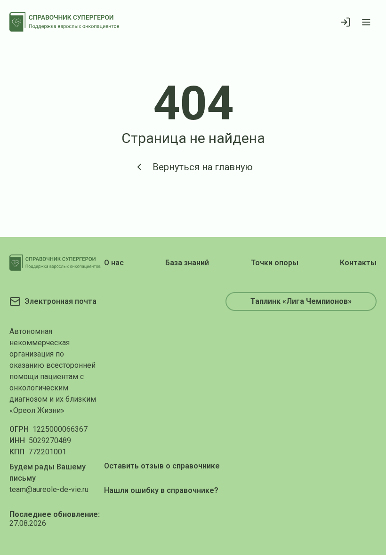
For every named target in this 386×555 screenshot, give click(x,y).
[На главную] (64, 22)
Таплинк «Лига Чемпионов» (301, 301)
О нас (114, 262)
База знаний (187, 262)
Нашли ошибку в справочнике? (161, 490)
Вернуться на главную (203, 167)
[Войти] (345, 22)
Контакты (358, 262)
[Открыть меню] (366, 22)
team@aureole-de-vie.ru (48, 489)
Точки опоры (274, 262)
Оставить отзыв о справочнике (162, 465)
